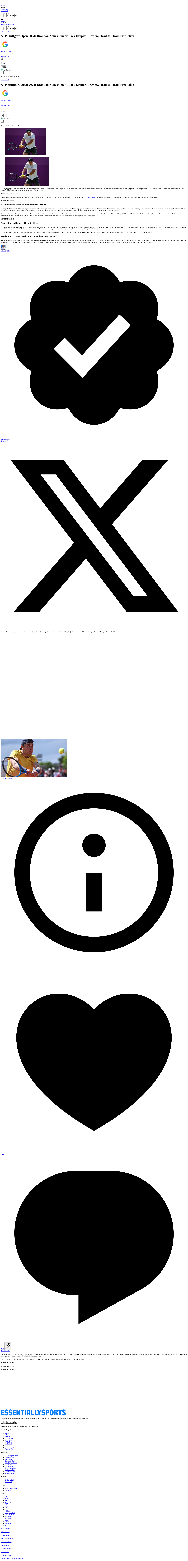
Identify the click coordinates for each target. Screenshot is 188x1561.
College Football (10, 1513)
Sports (4, 22)
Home (3, 31)
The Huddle (8, 1464)
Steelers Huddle (9, 1470)
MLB (6, 1520)
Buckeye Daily (9, 1473)
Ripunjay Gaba (5, 56)
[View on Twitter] (94, 628)
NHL (6, 1525)
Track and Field (9, 1514)
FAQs (6, 1445)
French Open (91, 197)
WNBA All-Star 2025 (11, 1488)
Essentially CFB (10, 1471)
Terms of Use (9, 1449)
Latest (3, 5)
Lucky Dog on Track (11, 1456)
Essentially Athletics (11, 1463)
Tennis (7, 31)
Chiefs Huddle (9, 1466)
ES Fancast (8, 1482)
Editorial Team (9, 1438)
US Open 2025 (9, 1490)
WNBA (7, 1511)
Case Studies (6, 26)
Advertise (8, 1435)
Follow (3, 441)
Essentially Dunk (10, 1461)
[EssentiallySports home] (33, 1415)
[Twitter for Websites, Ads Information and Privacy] (94, 965)
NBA (6, 1504)
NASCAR (8, 1502)
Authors (7, 1437)
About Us (8, 1433)
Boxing (7, 1499)
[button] (6, 192)
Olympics (8, 1518)
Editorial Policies (10, 1440)
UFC (6, 1509)
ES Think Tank (9, 1480)
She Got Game (9, 1459)
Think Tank (4, 11)
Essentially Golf (10, 1457)
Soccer (7, 1521)
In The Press (8, 1442)
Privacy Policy (9, 1447)
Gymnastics (8, 1516)
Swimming (8, 1523)
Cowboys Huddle (10, 1468)
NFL (6, 1506)
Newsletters (4, 9)
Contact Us (8, 1444)
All (6, 1497)
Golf (6, 1500)
